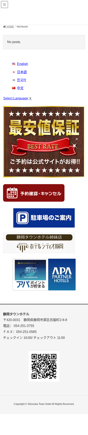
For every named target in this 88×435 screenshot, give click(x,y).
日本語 (22, 72)
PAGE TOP (81, 418)
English (22, 64)
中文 (20, 88)
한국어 (21, 80)
